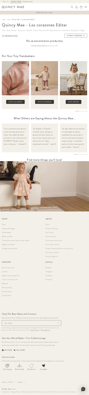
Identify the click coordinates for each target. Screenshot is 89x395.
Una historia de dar (52, 244)
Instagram (49, 271)
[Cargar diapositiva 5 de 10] (80, 154)
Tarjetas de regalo (8, 228)
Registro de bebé (8, 244)
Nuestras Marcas (51, 228)
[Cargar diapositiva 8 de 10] (84, 154)
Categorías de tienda (9, 248)
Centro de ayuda (8, 267)
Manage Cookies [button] (16, 392)
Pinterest (48, 279)
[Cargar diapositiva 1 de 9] (75, 111)
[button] (86, 7)
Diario (47, 224)
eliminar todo (53, 45)
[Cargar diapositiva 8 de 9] (85, 111)
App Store (8, 350)
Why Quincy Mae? (52, 252)
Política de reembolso (29, 392)
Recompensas (7, 287)
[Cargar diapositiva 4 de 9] (80, 111)
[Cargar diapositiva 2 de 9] (77, 111)
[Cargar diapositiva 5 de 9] (81, 111)
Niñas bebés (6, 232)
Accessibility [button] (6, 392)
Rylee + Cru (12, 389)
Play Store (20, 350)
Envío (67, 392)
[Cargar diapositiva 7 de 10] (82, 154)
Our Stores (49, 232)
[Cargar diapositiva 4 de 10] (78, 154)
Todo (3, 224)
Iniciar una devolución (10, 279)
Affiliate (5, 283)
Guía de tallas (7, 291)
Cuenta (4, 271)
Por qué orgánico (51, 256)
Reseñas (48, 267)
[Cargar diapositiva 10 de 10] (87, 154)
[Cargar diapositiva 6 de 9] (82, 111)
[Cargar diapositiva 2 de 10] (75, 154)
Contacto (73, 392)
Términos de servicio (57, 392)
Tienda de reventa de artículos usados (15, 240)
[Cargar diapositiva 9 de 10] (85, 154)
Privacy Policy (35, 330)
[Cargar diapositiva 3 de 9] (78, 111)
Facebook (48, 275)
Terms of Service (45, 330)
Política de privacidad (43, 392)
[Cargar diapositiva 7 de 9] (84, 111)
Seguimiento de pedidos (10, 275)
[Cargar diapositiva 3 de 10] (77, 154)
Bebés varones (7, 236)
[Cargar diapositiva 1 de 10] (74, 154)
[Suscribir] (58, 323)
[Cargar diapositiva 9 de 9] (87, 111)
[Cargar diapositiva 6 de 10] (81, 154)
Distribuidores (50, 236)
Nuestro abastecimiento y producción (59, 248)
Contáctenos (6, 295)
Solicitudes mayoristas (53, 240)
